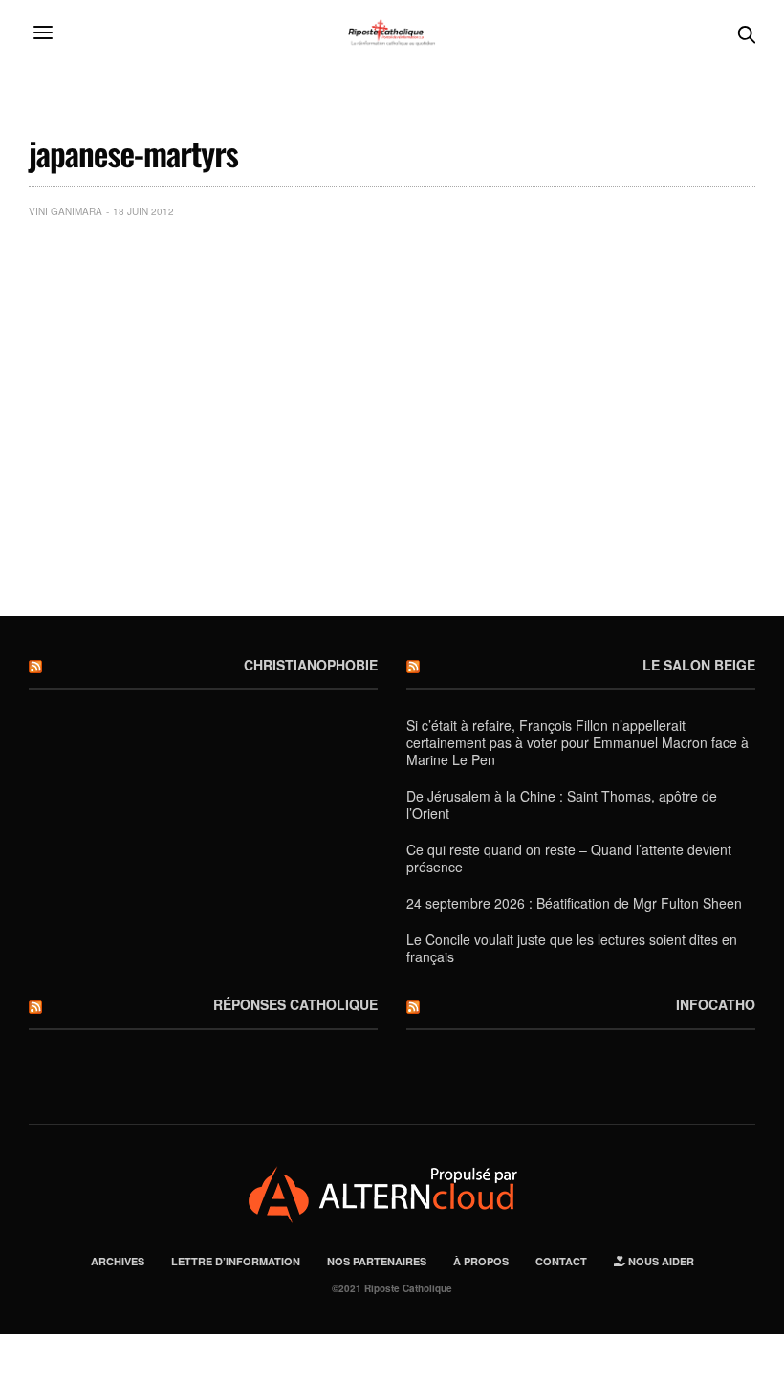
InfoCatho (715, 1004)
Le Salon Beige (698, 664)
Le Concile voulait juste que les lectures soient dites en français (571, 948)
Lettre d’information (235, 1261)
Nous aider (659, 1261)
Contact (561, 1261)
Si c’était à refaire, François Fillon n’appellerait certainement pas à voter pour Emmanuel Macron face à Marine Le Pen (577, 742)
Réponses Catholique (295, 1004)
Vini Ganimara (65, 211)
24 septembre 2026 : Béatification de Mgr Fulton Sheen (574, 902)
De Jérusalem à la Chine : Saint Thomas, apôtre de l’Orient (561, 804)
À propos (481, 1261)
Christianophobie (311, 664)
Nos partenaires (376, 1261)
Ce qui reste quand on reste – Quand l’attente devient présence (568, 858)
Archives (117, 1261)
